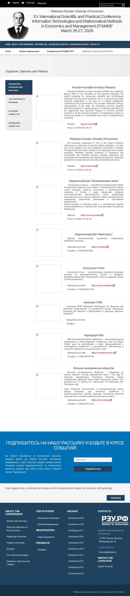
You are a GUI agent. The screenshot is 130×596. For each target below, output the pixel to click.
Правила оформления (47, 524)
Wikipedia (41, 3)
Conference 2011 (76, 561)
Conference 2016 (76, 536)
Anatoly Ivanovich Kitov (17, 521)
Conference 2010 (76, 567)
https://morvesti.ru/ (100, 247)
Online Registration (45, 537)
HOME (8, 44)
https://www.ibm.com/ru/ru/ (104, 353)
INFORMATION (41, 44)
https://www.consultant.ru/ (103, 285)
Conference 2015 (76, 543)
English (101, 566)
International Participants (48, 518)
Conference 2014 (76, 549)
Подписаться (93, 469)
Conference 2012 (76, 555)
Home (8, 51)
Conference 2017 (76, 530)
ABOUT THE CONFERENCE (23, 44)
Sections (10, 549)
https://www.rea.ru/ (89, 166)
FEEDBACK (116, 498)
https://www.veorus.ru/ (102, 400)
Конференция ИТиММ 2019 (60, 51)
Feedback (41, 550)
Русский (108, 566)
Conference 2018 (76, 524)
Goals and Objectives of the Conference (17, 529)
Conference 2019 (76, 518)
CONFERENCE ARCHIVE (79, 44)
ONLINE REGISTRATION (58, 44)
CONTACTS (95, 44)
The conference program (17, 101)
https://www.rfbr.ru (89, 124)
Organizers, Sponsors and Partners (16, 87)
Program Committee (14, 113)
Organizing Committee (14, 124)
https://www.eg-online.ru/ (92, 215)
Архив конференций (29, 51)
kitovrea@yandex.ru (107, 552)
